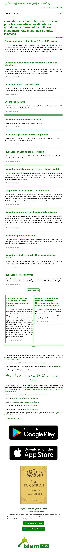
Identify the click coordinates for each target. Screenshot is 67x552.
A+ (61, 7)
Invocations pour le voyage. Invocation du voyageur (31, 212)
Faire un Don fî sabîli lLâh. (14, 418)
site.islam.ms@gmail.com (12, 359)
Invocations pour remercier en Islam (23, 119)
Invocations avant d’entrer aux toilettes (24, 152)
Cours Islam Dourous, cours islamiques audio (34, 395)
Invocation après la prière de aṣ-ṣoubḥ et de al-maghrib (32, 169)
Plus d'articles (33, 290)
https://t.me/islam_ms (39, 363)
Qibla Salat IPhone (16, 415)
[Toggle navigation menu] (5, 3)
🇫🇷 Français (46, 7)
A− (57, 7)
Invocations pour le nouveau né (21, 235)
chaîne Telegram (55, 366)
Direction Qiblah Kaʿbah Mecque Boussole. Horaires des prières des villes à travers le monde (47, 302)
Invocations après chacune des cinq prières (26, 134)
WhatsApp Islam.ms (31, 409)
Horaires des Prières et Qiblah (26, 4)
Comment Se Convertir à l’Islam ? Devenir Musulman (31, 41)
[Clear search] (58, 13)
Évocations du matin (15, 102)
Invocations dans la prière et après (22, 84)
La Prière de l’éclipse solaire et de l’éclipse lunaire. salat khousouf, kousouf (18, 302)
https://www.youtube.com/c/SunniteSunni (25, 398)
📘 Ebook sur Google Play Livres (33, 529)
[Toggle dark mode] (53, 7)
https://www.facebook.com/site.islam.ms (26, 402)
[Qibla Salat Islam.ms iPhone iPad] (33, 460)
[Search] (61, 13)
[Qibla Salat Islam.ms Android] (33, 444)
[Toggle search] (48, 3)
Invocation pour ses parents (19, 275)
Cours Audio (42, 4)
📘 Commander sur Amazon (33, 523)
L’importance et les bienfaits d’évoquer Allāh (27, 190)
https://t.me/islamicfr (30, 405)
